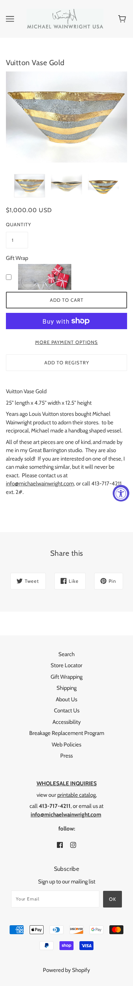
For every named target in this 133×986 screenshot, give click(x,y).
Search (66, 654)
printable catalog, (77, 795)
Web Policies (66, 744)
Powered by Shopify (66, 970)
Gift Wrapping (66, 677)
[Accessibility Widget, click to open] (121, 493)
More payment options (66, 342)
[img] (59, 845)
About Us (66, 699)
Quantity (17, 224)
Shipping (66, 688)
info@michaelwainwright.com (40, 483)
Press (66, 755)
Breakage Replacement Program (66, 733)
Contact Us (66, 710)
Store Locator (66, 665)
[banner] (65, 18)
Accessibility (66, 722)
